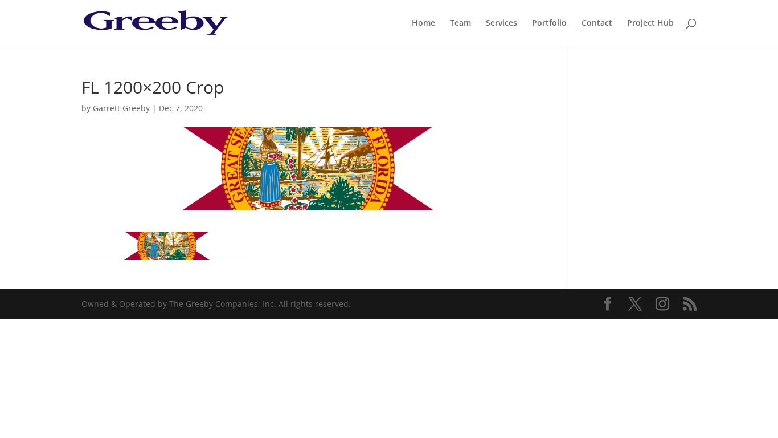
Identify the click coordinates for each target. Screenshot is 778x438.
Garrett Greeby (121, 108)
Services (501, 23)
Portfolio (549, 23)
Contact (597, 23)
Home (423, 23)
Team (460, 23)
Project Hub (650, 23)
